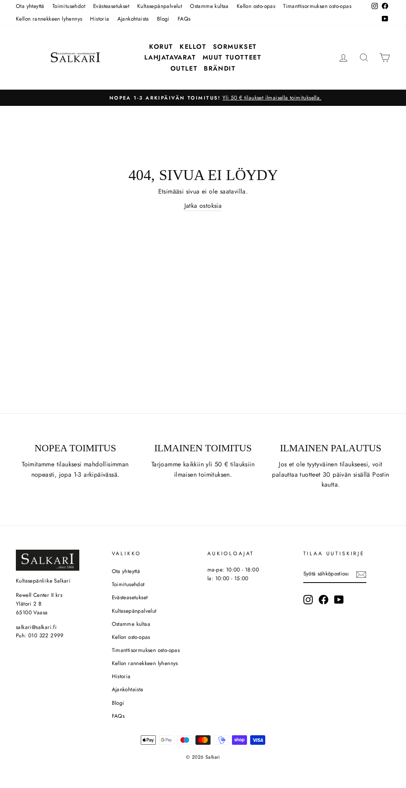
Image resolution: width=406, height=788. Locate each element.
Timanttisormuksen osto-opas (317, 6)
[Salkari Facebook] (323, 599)
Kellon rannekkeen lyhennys (49, 19)
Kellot (193, 46)
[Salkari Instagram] (308, 599)
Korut (161, 46)
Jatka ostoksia (203, 205)
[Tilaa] (361, 574)
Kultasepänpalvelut (159, 6)
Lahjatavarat (170, 57)
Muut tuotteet (232, 57)
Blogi (163, 19)
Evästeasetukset (111, 6)
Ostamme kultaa (209, 6)
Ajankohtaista (133, 19)
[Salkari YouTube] (339, 599)
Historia (99, 19)
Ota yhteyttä (30, 6)
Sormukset (235, 46)
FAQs (184, 19)
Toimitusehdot (68, 6)
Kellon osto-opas (256, 6)
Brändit (220, 68)
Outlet (184, 68)
